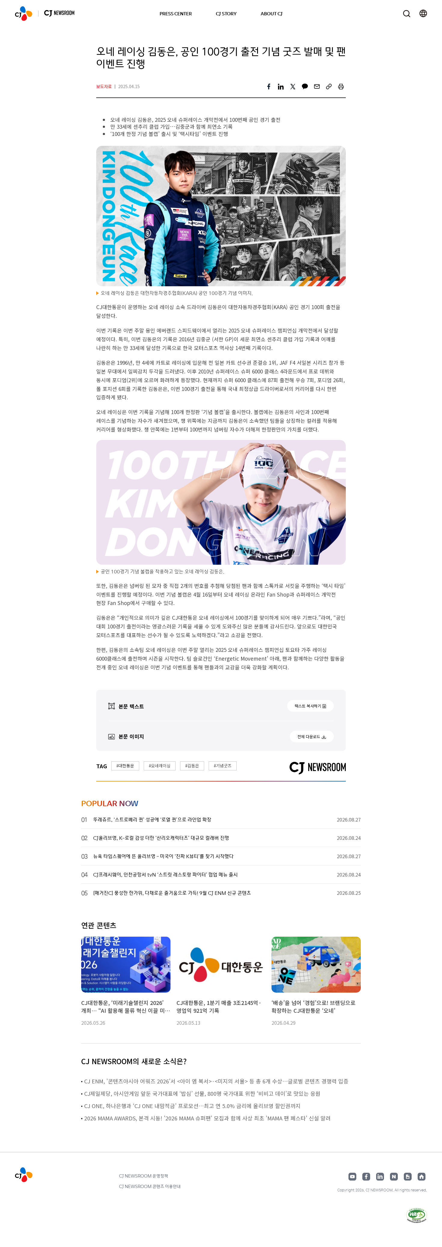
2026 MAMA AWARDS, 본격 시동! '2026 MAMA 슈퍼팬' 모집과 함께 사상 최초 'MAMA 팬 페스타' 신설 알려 (207, 1118)
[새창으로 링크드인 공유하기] (281, 86)
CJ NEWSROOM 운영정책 (143, 1176)
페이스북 (366, 1176)
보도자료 (104, 86)
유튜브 (352, 1176)
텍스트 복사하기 (308, 706)
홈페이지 (421, 1176)
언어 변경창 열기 (423, 13)
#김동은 (192, 766)
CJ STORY (226, 14)
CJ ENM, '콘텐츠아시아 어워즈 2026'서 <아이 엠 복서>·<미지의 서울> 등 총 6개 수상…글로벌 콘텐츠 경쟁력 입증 (216, 1081)
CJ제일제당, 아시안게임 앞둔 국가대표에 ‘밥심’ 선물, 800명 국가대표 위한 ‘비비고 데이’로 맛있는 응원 (202, 1093)
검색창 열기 (406, 13)
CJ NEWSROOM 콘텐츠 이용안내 (150, 1186)
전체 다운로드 (308, 736)
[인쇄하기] (341, 86)
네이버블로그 (393, 1176)
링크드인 (380, 1176)
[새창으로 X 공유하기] (293, 86)
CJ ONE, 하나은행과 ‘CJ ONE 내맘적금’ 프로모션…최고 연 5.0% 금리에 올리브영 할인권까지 (192, 1106)
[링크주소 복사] (329, 86)
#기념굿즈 (223, 766)
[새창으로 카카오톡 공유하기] (305, 86)
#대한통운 (125, 766)
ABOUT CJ (272, 14)
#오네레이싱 (159, 766)
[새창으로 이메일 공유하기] (317, 86)
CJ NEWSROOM (23, 13)
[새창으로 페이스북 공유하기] (269, 86)
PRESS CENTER (176, 14)
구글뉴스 (407, 1176)
